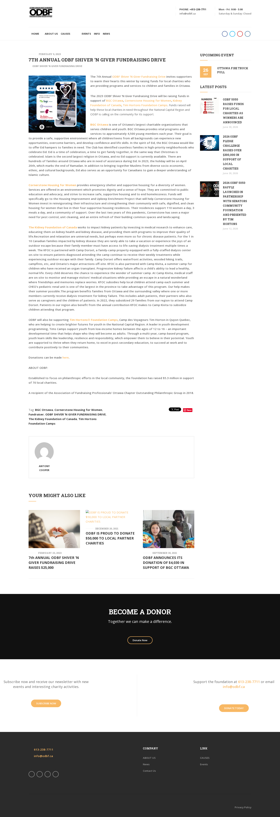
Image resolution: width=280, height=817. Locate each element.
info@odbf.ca (187, 13)
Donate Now (140, 640)
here (65, 357)
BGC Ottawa (114, 100)
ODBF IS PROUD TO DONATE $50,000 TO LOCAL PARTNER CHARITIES (110, 538)
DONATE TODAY (234, 708)
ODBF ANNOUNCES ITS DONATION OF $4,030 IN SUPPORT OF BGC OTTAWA (166, 562)
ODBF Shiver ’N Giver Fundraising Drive (139, 76)
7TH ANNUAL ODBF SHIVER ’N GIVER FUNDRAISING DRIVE (97, 60)
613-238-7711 (249, 681)
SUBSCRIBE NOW (46, 703)
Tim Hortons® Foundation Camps (94, 320)
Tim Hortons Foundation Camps (145, 105)
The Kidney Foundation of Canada (53, 419)
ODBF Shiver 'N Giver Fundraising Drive (57, 66)
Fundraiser (36, 414)
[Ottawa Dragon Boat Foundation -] (41, 12)
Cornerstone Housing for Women (148, 100)
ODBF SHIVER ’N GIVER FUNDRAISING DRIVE (75, 414)
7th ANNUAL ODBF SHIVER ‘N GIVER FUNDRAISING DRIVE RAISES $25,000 (54, 562)
